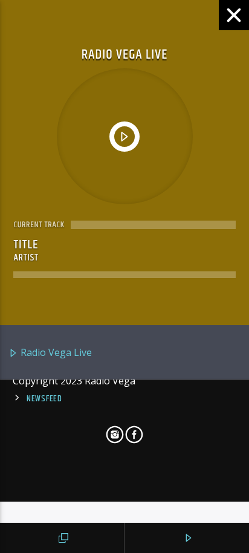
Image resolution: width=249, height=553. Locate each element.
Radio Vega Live (55, 352)
